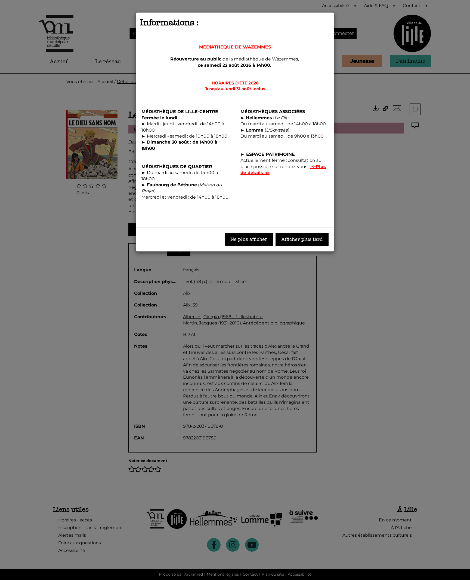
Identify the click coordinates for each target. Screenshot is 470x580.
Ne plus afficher (248, 239)
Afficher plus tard (302, 239)
